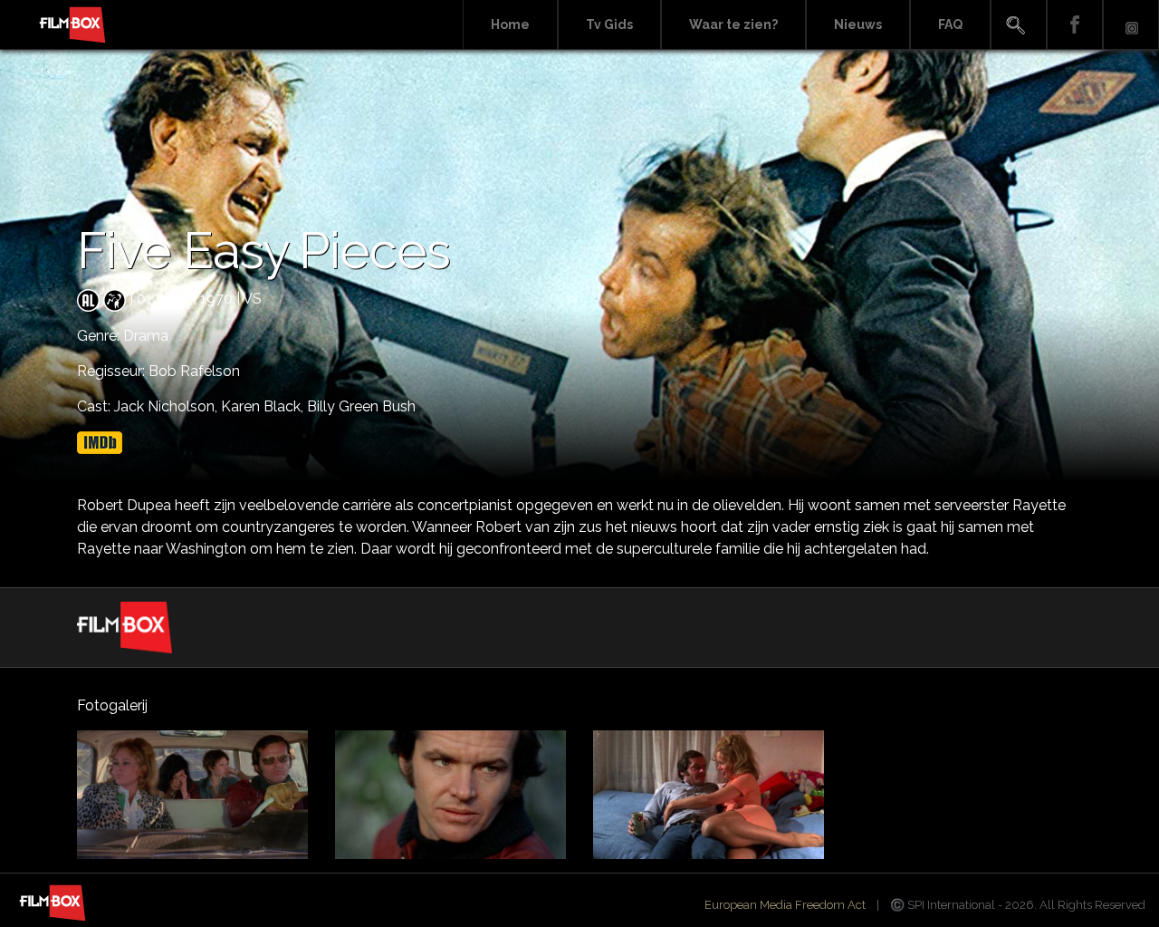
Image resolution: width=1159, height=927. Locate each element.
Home (510, 24)
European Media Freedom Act (785, 905)
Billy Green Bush (361, 406)
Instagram (1131, 25)
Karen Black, (264, 406)
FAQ (950, 24)
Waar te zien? (733, 24)
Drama (145, 335)
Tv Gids (609, 24)
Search (1019, 25)
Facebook (1075, 25)
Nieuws (858, 24)
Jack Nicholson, (167, 406)
